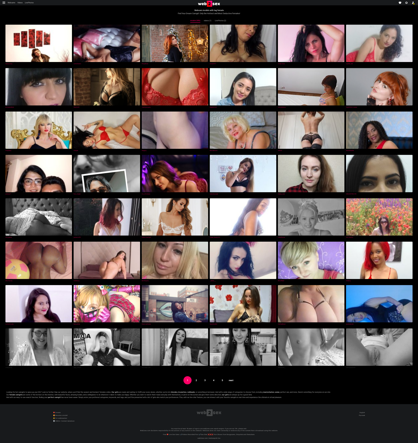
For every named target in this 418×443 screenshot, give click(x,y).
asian (277, 392)
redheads (191, 392)
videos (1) (207, 21)
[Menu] (4, 2)
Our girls (115, 392)
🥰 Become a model (60, 415)
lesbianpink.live (214, 438)
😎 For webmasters (60, 418)
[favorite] (400, 3)
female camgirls (16, 395)
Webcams (11, 3)
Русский (362, 415)
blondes (174, 392)
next (231, 380)
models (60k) (195, 21)
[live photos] (406, 3)
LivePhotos (29, 3)
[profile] (413, 3)
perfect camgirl (54, 397)
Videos (20, 3)
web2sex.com (203, 438)
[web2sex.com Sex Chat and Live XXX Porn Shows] (209, 4)
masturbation (268, 392)
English (362, 412)
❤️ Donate (57, 412)
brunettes (182, 392)
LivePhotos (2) (220, 21)
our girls (225, 395)
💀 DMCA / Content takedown (64, 421)
